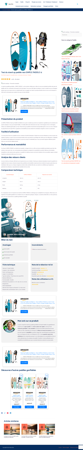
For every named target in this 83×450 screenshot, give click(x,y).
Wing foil (27, 2)
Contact (60, 447)
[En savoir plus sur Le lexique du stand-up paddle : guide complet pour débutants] (12, 429)
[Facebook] (2, 413)
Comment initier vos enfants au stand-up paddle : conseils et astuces (28, 437)
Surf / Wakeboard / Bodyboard (50, 2)
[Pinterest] (7, 413)
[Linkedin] (10, 413)
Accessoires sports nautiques (22, 6)
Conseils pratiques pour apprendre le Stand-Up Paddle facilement (46, 437)
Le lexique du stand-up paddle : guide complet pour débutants (11, 437)
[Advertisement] (41, 21)
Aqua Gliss (10, 4)
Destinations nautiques (36, 6)
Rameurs (61, 2)
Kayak (17, 2)
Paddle (21, 2)
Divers (56, 6)
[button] (77, 4)
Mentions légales (66, 447)
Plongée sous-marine (36, 2)
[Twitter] (4, 413)
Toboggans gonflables (48, 6)
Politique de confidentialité (75, 447)
